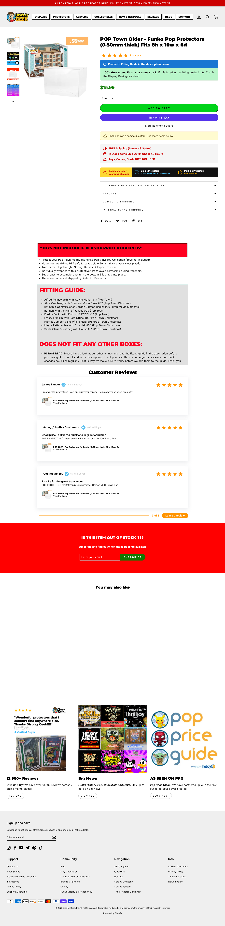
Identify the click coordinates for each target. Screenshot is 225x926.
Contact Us (13, 866)
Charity (64, 886)
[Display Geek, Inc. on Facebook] (15, 848)
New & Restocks (130, 16)
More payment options (159, 125)
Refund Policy (14, 886)
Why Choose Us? (69, 871)
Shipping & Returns (17, 891)
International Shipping (123, 210)
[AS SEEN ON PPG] (184, 739)
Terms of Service (177, 876)
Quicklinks (119, 871)
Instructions (13, 881)
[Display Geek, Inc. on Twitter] (28, 848)
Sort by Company (123, 881)
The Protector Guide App (127, 891)
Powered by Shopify (112, 913)
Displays (41, 16)
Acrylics (82, 16)
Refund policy (175, 881)
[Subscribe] (54, 837)
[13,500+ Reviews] (41, 739)
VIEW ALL (88, 796)
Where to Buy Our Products (75, 876)
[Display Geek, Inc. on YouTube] (21, 848)
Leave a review (175, 515)
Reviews (153, 16)
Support (184, 16)
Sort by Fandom (122, 886)
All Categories (121, 866)
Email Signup (13, 871)
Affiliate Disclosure (178, 866)
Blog (168, 16)
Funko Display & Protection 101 (76, 891)
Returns (110, 193)
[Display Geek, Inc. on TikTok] (41, 848)
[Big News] (112, 739)
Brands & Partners (70, 881)
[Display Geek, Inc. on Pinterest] (34, 848)
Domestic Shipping (119, 201)
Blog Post (161, 796)
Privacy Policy (175, 871)
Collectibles (103, 16)
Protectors (61, 16)
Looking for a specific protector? (134, 185)
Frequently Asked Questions (21, 876)
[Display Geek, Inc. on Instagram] (9, 848)
